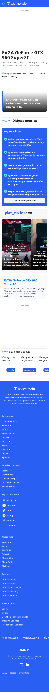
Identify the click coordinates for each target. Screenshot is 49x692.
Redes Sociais (8, 433)
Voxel (4, 546)
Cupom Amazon (9, 583)
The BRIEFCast (8, 486)
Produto (6, 445)
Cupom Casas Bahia (11, 587)
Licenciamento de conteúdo (15, 616)
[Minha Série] (31, 637)
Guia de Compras (10, 478)
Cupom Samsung (10, 591)
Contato (6, 612)
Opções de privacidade (15, 673)
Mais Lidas (7, 441)
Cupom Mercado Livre (12, 595)
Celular (5, 453)
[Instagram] (21, 664)
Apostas (6, 457)
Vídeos (5, 470)
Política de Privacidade (12, 624)
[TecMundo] (10, 637)
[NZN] (24, 649)
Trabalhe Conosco (10, 620)
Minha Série (7, 558)
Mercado (6, 449)
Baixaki (5, 554)
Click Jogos (7, 566)
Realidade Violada (10, 482)
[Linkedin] (27, 664)
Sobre (5, 608)
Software (6, 425)
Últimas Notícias (9, 421)
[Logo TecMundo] (17, 3)
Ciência (5, 437)
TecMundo (7, 542)
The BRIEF (6, 550)
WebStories (7, 474)
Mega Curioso (8, 562)
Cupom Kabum (9, 579)
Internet (6, 429)
